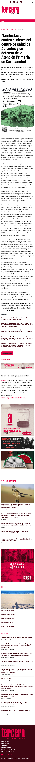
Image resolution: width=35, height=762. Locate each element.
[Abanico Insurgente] (17, 464)
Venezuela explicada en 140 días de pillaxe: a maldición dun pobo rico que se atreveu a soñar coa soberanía (17, 686)
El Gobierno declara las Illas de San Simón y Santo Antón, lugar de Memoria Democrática (16, 524)
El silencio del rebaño (8, 614)
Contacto (5, 741)
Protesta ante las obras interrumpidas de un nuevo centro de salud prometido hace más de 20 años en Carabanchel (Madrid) (17, 338)
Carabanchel (5, 359)
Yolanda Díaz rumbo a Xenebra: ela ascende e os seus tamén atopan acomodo (17, 662)
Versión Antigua (7, 751)
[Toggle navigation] (2, 20)
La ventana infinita (7, 610)
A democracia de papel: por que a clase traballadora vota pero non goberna (14, 703)
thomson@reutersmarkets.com (13, 398)
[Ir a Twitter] (14, 2)
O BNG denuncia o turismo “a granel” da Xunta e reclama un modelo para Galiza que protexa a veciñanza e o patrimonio (17, 515)
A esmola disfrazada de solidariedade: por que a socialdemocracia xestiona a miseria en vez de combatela (17, 645)
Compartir (8, 353)
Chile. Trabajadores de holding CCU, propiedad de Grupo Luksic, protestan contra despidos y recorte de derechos (16, 670)
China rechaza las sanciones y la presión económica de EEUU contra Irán (14, 532)
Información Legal (8, 749)
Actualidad (12, 29)
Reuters (4, 380)
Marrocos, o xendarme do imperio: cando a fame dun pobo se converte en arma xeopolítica (17, 654)
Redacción (4, 29)
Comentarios (6, 747)
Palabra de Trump (7, 622)
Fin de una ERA (6, 678)
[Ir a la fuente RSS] (21, 2)
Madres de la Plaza (7, 626)
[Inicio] (10, 10)
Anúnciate (5, 745)
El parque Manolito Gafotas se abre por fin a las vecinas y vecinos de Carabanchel (16, 318)
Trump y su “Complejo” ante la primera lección (16, 637)
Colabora (5, 743)
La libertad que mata (8, 618)
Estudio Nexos (25, 758)
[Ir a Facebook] (10, 2)
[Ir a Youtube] (17, 2)
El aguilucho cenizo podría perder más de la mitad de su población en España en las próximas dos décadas (15, 505)
